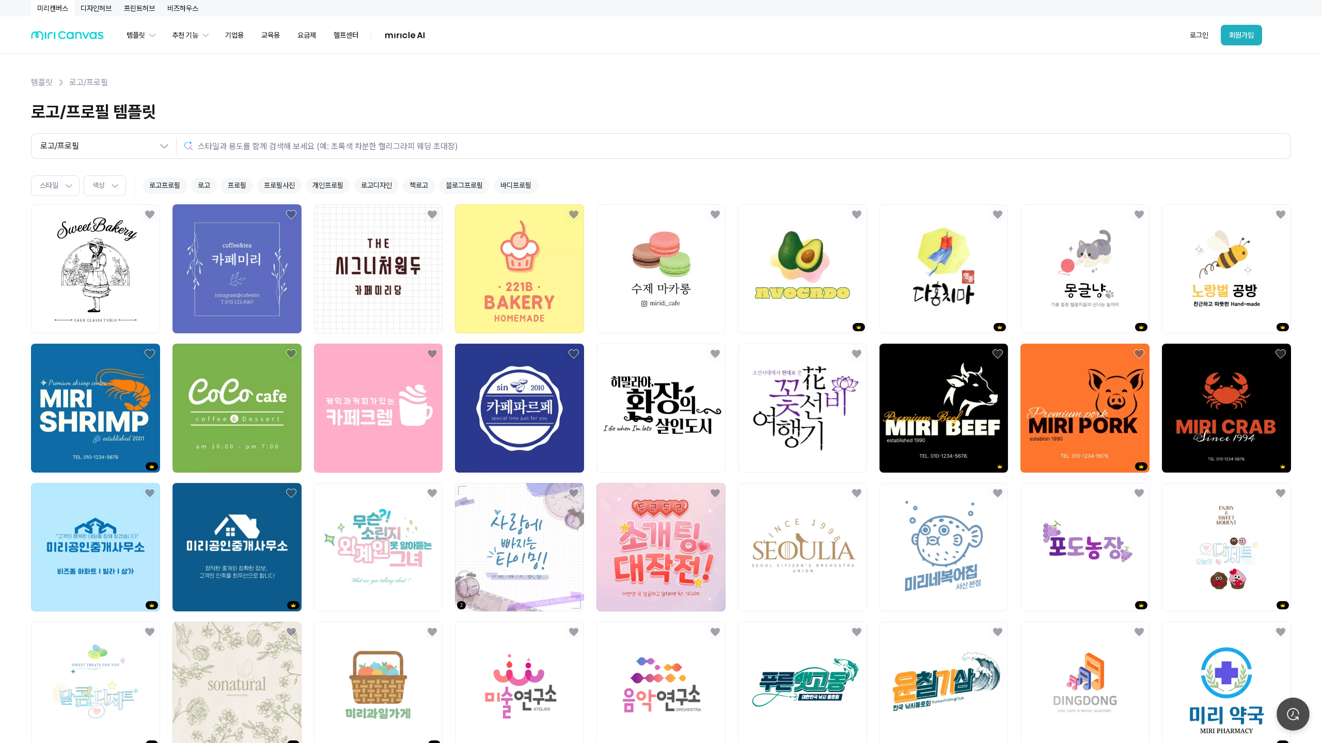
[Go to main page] (67, 38)
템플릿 (42, 82)
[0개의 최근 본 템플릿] (1293, 714)
